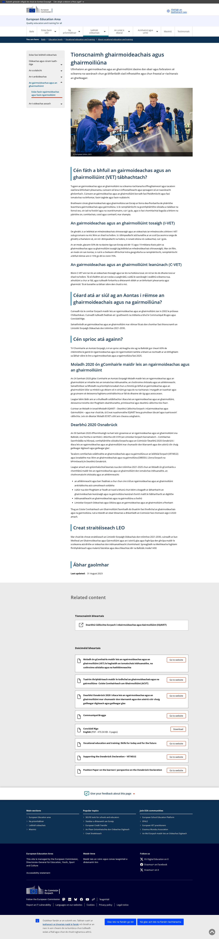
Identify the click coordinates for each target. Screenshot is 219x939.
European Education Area (39, 853)
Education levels (56, 39)
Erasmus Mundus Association (155, 829)
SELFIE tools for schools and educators (102, 817)
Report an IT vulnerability (38, 904)
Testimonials (184, 31)
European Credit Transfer (96, 825)
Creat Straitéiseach (94, 833)
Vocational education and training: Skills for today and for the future (119, 743)
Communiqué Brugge (94, 715)
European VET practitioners (154, 825)
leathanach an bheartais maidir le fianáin (61, 924)
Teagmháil (104, 899)
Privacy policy (105, 904)
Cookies (91, 904)
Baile (31, 31)
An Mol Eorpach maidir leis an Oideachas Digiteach (164, 833)
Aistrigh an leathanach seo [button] (179, 10)
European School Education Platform (158, 817)
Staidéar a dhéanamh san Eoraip (100, 821)
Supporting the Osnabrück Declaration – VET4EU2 (109, 756)
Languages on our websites (69, 904)
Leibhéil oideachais (37, 825)
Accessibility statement (38, 873)
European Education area (40, 817)
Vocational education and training (80, 39)
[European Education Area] (41, 9)
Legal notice (123, 904)
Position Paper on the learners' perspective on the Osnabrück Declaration (122, 769)
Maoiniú (168, 31)
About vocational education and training (115, 39)
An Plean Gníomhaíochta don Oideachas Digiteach (107, 829)
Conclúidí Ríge (90, 728)
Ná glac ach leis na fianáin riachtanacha (160, 922)
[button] (168, 11)
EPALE (145, 821)
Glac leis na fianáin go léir (120, 922)
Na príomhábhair (36, 821)
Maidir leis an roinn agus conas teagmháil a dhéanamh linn (105, 861)
